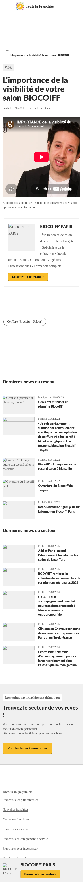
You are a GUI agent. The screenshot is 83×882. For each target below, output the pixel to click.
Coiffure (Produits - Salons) (24, 321)
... (7, 49)
